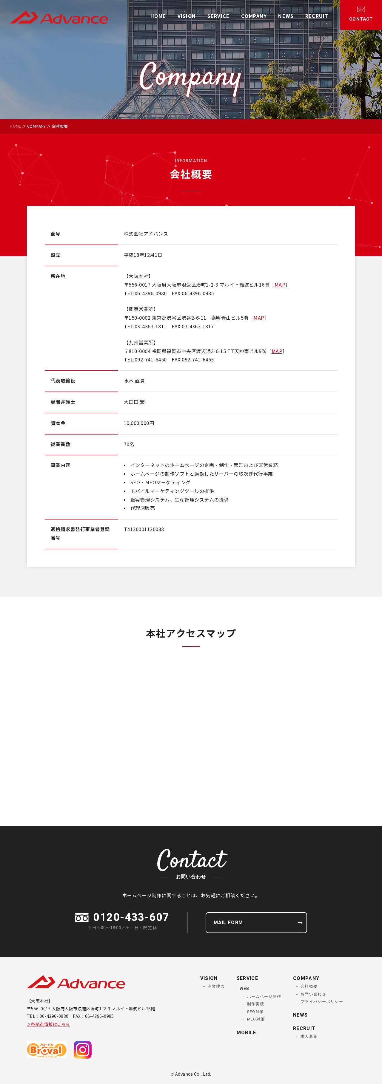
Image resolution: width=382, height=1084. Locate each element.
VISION (187, 16)
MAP (280, 285)
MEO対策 (256, 1019)
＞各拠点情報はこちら (48, 1024)
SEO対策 (255, 1012)
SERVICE (218, 16)
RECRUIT (317, 16)
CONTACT (361, 19)
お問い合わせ (313, 994)
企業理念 (216, 986)
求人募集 (309, 1036)
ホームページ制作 (264, 996)
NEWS (286, 16)
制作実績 (255, 1004)
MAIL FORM (228, 922)
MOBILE (246, 1032)
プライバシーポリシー (322, 1001)
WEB (244, 989)
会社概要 (309, 986)
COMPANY (254, 16)
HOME (158, 16)
